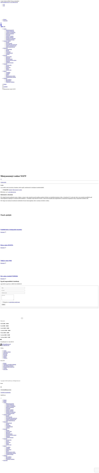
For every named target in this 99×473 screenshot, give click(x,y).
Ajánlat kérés (3, 182)
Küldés (3, 304)
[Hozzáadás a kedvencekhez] (1, 179)
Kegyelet (5, 354)
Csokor (4, 350)
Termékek (5, 86)
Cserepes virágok (7, 351)
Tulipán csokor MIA (6, 260)
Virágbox (5, 358)
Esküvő (10, 189)
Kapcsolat (5, 369)
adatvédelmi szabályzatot (14, 302)
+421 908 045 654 (14, 2)
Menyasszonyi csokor (17, 189)
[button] (49, 26)
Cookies (5, 368)
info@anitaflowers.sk (5, 2)
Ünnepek (5, 355)
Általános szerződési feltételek (9, 364)
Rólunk (4, 363)
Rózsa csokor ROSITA (7, 245)
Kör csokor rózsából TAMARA (9, 276)
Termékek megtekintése (6, 392)
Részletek (3, 232)
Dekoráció (5, 353)
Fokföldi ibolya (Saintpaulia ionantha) (11, 229)
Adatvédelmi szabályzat (8, 365)
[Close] (1, 386)
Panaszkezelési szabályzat (8, 367)
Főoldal (4, 84)
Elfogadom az (11, 302)
